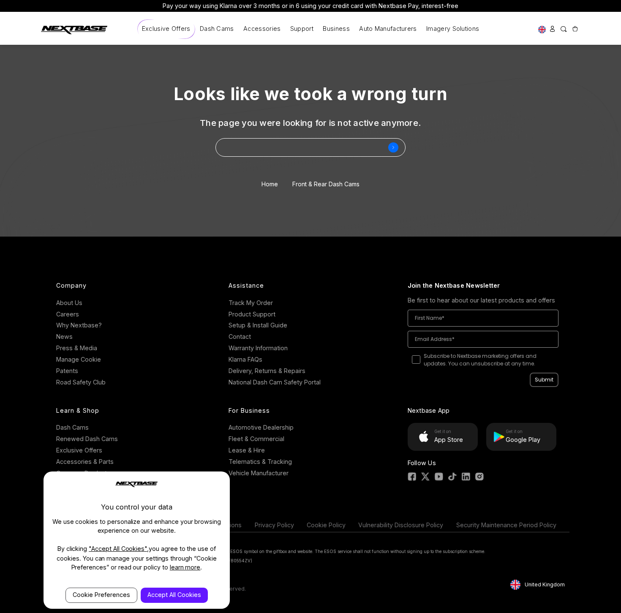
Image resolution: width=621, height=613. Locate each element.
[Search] (563, 28)
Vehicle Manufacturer (259, 473)
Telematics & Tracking (260, 461)
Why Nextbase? (79, 325)
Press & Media (76, 347)
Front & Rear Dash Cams (326, 184)
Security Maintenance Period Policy (506, 525)
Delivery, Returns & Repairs (267, 370)
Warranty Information (258, 347)
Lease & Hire (247, 450)
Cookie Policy (326, 525)
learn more (185, 567)
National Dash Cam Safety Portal (275, 382)
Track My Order (251, 302)
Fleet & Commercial (256, 438)
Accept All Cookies (174, 594)
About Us (69, 302)
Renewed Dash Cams (87, 438)
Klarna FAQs (245, 359)
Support (301, 28)
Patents (67, 370)
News (64, 336)
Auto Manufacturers (388, 28)
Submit (544, 379)
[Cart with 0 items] (574, 28)
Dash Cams (217, 28)
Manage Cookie (78, 359)
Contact (240, 336)
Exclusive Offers (166, 28)
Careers (67, 314)
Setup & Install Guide (258, 325)
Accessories (262, 28)
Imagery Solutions (452, 28)
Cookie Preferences (101, 594)
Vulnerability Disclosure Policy (400, 525)
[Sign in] (552, 28)
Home (269, 184)
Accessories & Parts (85, 461)
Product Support (252, 314)
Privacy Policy (274, 525)
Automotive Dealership (261, 427)
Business (336, 28)
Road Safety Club (81, 382)
